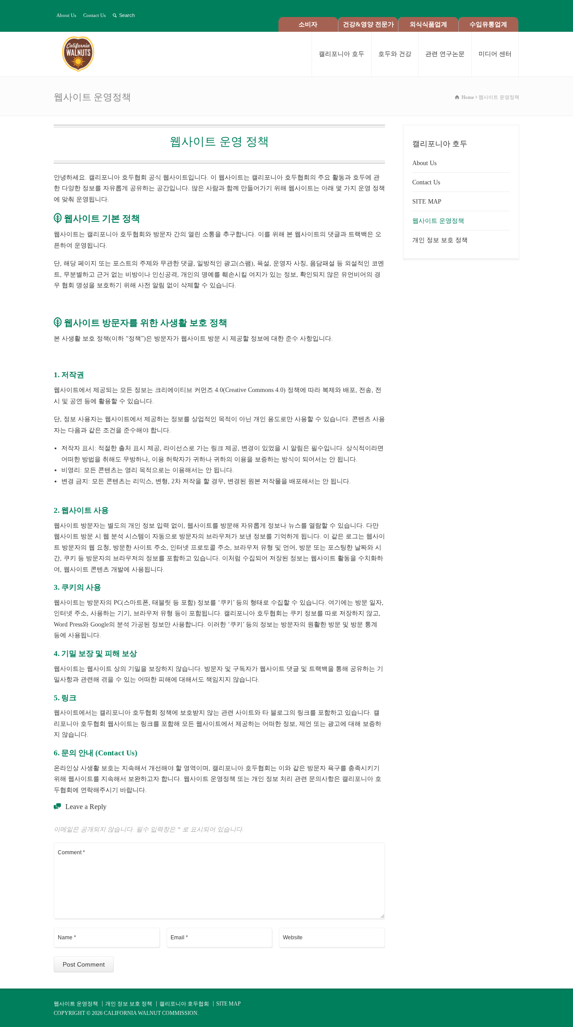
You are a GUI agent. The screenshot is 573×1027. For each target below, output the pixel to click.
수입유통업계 (488, 24)
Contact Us (94, 15)
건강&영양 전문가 (368, 24)
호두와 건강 (394, 54)
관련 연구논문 (445, 54)
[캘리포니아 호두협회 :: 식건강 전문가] (86, 54)
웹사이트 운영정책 (438, 220)
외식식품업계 (428, 24)
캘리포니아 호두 (341, 54)
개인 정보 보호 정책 (440, 240)
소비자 (308, 24)
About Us (66, 15)
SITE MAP (426, 201)
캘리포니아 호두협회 (184, 1004)
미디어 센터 (495, 54)
